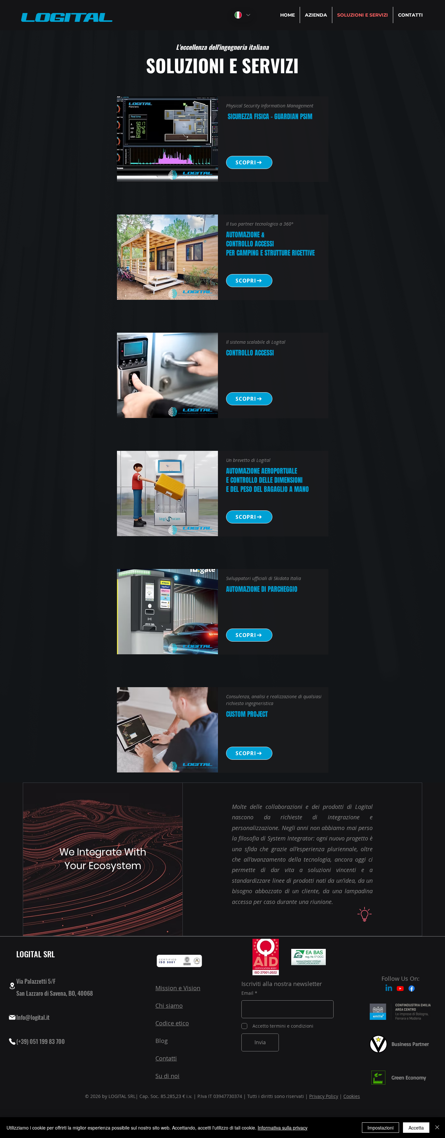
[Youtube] (400, 988)
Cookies (351, 1096)
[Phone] (12, 1041)
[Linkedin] (389, 988)
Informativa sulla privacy (283, 1127)
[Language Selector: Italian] (242, 15)
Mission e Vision (177, 988)
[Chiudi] (437, 1127)
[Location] (12, 986)
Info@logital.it (33, 1017)
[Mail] (12, 1017)
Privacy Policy (323, 1096)
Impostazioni (380, 1127)
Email (247, 993)
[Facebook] (412, 988)
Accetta (416, 1127)
